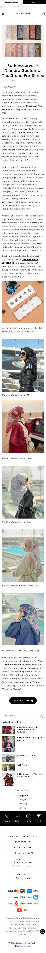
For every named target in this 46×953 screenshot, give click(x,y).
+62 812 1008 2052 (24, 862)
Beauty (34, 2)
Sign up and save (23, 853)
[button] (3, 14)
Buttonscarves (11, 2)
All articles (23, 791)
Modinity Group (22, 946)
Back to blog (25, 700)
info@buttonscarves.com (24, 866)
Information (23, 842)
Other (23, 808)
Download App (23, 847)
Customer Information (23, 836)
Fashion (23, 804)
